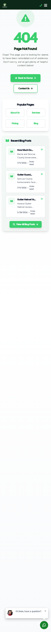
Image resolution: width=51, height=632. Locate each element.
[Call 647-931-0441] (41, 5)
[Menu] (45, 5)
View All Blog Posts (25, 224)
